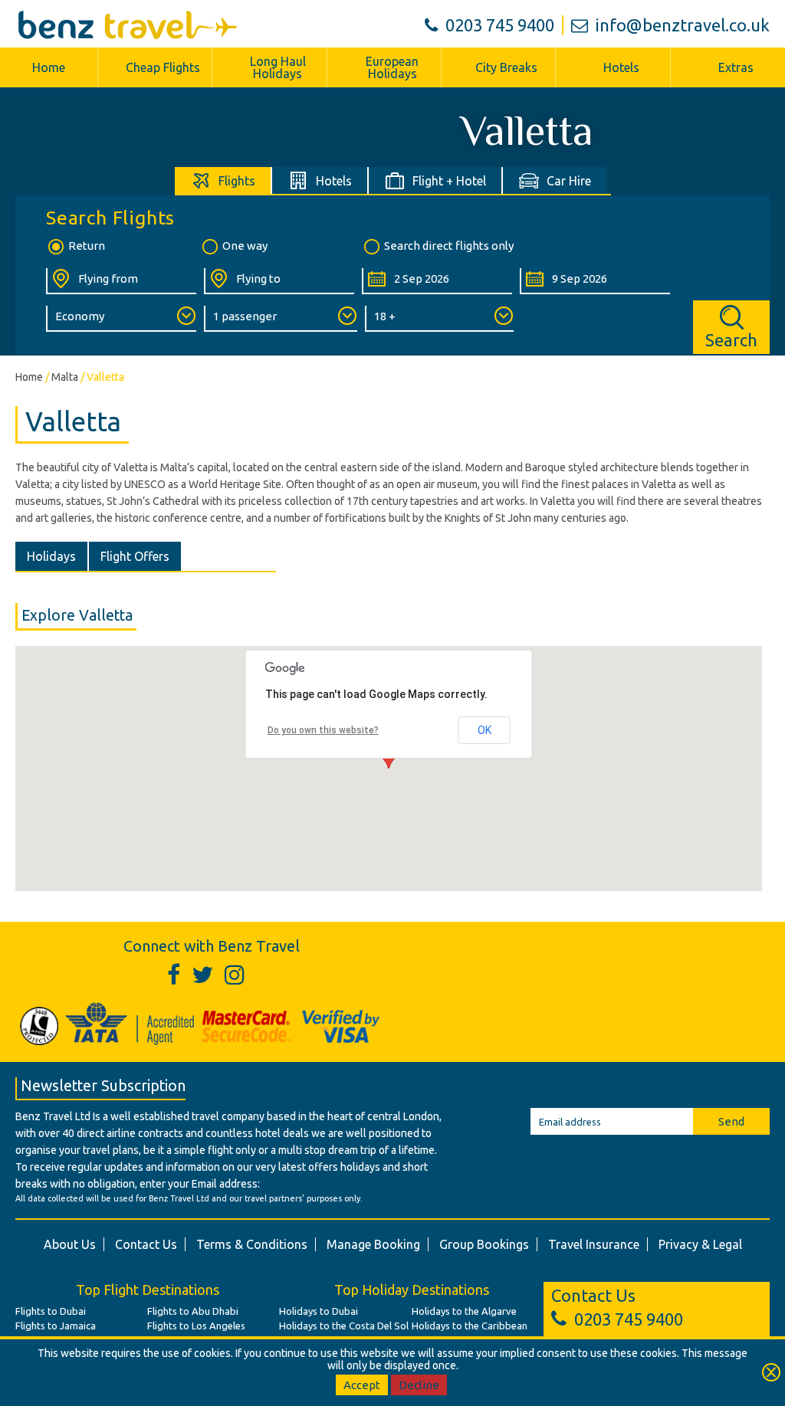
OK (484, 730)
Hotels (621, 67)
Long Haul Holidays (278, 67)
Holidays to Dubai (318, 1311)
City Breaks (506, 67)
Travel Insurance (593, 1244)
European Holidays (392, 67)
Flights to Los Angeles (196, 1325)
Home (48, 67)
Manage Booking (373, 1244)
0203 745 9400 (499, 24)
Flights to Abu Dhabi (192, 1311)
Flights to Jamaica (55, 1325)
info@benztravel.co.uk (683, 24)
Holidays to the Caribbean (469, 1325)
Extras (736, 67)
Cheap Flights (163, 67)
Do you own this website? (323, 730)
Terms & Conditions (251, 1244)
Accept (361, 1384)
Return (86, 245)
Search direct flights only (449, 245)
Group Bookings (484, 1244)
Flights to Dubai (50, 1311)
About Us (70, 1244)
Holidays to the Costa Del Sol (344, 1325)
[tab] (223, 180)
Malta (64, 377)
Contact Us (146, 1244)
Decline (419, 1384)
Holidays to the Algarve (464, 1311)
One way (245, 245)
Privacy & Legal (700, 1244)
